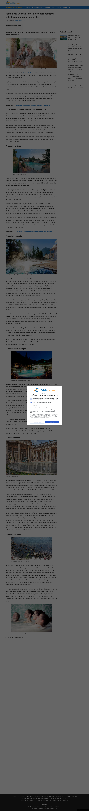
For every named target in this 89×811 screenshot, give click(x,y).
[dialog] (44, 405)
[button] (44, 406)
